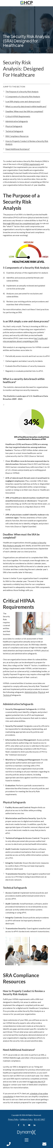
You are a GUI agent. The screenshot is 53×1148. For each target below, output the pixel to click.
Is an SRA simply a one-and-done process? (23, 101)
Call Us (8, 1144)
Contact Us (44, 1144)
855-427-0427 (39, 1119)
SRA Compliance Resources (17, 136)
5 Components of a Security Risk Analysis (22, 96)
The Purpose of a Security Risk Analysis (21, 91)
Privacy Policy (13, 1119)
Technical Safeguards (14, 131)
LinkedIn (34, 1125)
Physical (41, 692)
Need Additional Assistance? (17, 149)
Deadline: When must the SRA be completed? (24, 111)
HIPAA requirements (31, 164)
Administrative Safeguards (16, 121)
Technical (7, 695)
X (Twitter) (23, 1125)
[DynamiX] (26, 1132)
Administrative (31, 692)
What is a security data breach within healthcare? (25, 106)
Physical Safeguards (13, 126)
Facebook (18, 1125)
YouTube (29, 1125)
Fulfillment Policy (26, 1119)
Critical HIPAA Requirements (17, 116)
